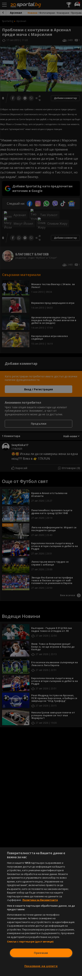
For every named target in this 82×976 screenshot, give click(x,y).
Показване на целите (41, 966)
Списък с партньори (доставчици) (30, 941)
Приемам (41, 953)
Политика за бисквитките (40, 900)
